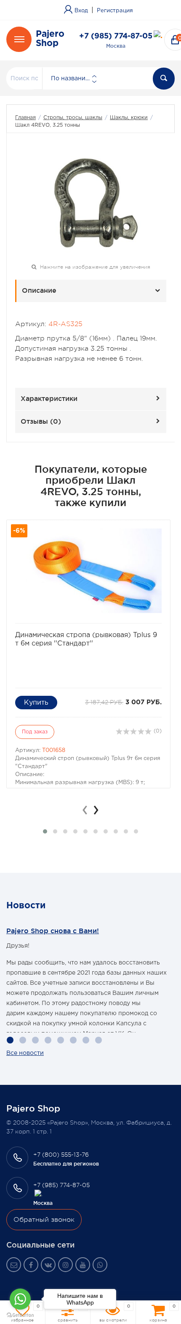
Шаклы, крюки (129, 117)
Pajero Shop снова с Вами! (52, 930)
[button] (45, 831)
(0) (157, 731)
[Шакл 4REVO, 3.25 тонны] (90, 202)
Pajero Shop (50, 38)
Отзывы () (41, 421)
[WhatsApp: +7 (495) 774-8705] (100, 1264)
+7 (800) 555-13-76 (61, 1154)
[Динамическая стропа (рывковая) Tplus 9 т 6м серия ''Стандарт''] (88, 571)
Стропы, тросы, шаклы (72, 117)
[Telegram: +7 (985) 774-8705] (158, 36)
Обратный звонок (44, 1219)
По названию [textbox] (70, 78)
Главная (25, 117)
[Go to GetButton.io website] (20, 1315)
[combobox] (70, 79)
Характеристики (49, 398)
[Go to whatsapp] (20, 1299)
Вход (81, 10)
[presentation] (85, 810)
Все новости (25, 1053)
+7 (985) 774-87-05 (115, 36)
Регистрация (115, 10)
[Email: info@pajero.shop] (13, 1264)
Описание (39, 290)
